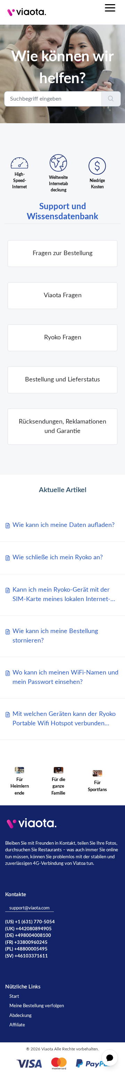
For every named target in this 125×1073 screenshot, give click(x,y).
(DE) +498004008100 (28, 935)
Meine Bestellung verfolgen (36, 1006)
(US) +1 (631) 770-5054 (30, 922)
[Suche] (111, 98)
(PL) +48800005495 (26, 949)
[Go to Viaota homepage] (26, 12)
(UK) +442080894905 (28, 929)
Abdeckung (20, 1015)
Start (14, 996)
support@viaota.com (29, 908)
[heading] (62, 253)
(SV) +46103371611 (26, 956)
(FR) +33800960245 (26, 942)
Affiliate (17, 1025)
